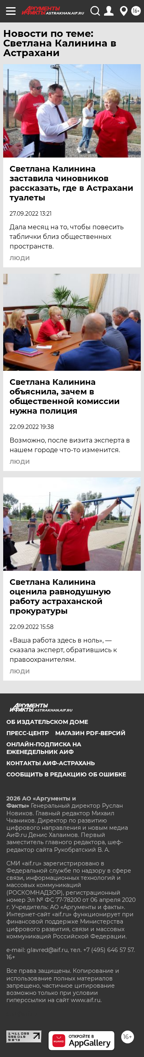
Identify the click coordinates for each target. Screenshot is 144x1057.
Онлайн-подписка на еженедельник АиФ (43, 748)
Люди (20, 258)
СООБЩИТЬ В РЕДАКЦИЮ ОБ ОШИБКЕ (66, 774)
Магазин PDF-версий (90, 733)
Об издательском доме (47, 722)
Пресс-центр (27, 733)
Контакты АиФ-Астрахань (50, 763)
